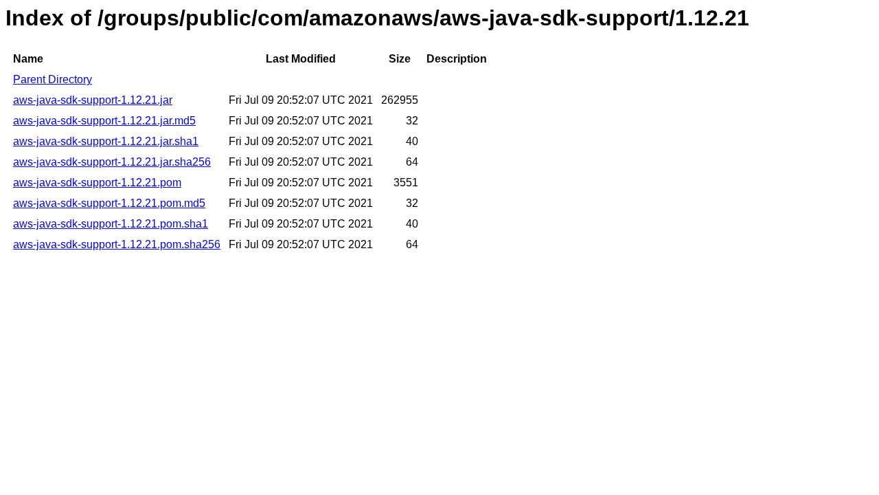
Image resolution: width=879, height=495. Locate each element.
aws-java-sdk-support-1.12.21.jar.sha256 (112, 162)
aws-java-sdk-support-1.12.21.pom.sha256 (116, 244)
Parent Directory (52, 79)
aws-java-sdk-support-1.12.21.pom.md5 (109, 203)
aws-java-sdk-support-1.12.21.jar (92, 100)
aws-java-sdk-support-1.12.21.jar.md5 (104, 120)
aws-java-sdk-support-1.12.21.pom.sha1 (110, 224)
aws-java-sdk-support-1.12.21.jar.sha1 (105, 141)
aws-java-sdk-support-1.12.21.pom (97, 182)
